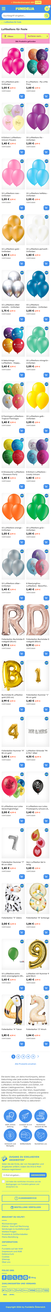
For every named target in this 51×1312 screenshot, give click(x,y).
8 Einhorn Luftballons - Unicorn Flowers (12, 138)
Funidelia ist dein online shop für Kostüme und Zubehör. (25, 8)
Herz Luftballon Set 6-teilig (36, 863)
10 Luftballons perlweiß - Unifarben (37, 250)
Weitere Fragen (9, 1231)
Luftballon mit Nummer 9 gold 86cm (37, 974)
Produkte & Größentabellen (15, 1234)
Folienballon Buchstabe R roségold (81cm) (13, 640)
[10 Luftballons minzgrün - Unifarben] (38, 341)
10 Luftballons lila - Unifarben (34, 138)
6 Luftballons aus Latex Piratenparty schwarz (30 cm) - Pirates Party (37, 807)
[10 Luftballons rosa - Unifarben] (13, 174)
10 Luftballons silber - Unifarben (11, 584)
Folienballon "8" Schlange (37, 918)
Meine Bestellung (10, 1237)
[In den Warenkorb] (22, 96)
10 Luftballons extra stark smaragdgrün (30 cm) (12, 974)
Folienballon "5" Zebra (12, 918)
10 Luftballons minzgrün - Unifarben (37, 361)
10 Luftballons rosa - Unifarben (11, 194)
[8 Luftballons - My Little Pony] (38, 62)
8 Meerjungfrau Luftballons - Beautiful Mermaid (36, 584)
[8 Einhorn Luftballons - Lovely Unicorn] (38, 452)
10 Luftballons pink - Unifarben (11, 83)
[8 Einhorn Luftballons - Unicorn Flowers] (13, 118)
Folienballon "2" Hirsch (36, 1029)
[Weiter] (38, 1056)
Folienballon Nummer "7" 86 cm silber (13, 863)
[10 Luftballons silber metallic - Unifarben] (13, 285)
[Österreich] (4, 1277)
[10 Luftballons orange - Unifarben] (13, 508)
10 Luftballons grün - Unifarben (35, 529)
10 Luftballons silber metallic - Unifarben (11, 306)
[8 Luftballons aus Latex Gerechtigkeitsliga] (13, 787)
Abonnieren (38, 1175)
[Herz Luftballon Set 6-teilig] (38, 842)
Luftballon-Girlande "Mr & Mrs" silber (37, 751)
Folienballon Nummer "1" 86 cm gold (37, 696)
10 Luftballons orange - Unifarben (12, 529)
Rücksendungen (9, 1223)
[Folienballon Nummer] (38, 675)
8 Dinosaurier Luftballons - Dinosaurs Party (13, 473)
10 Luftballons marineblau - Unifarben (36, 306)
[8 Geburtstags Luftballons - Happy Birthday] (13, 341)
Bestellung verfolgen (27, 1207)
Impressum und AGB (12, 1251)
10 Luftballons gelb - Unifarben (35, 417)
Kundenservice (27, 1198)
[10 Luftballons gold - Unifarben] (13, 229)
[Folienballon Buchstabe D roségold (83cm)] (38, 620)
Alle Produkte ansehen (25, 1064)
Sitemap (6, 1259)
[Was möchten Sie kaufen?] (3, 9)
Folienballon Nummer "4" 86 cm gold (13, 751)
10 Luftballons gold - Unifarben (11, 250)
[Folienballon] (13, 898)
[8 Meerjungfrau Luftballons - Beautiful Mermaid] (38, 564)
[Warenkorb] (47, 8)
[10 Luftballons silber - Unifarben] (13, 564)
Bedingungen (11, 1184)
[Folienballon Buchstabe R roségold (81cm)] (13, 620)
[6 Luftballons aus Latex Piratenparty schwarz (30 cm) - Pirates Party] (38, 787)
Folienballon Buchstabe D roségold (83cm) (37, 640)
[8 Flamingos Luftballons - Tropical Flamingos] (13, 397)
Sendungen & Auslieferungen (16, 1229)
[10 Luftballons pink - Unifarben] (13, 62)
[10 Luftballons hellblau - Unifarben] (38, 174)
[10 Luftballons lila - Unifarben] (38, 118)
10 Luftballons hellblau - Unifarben (37, 194)
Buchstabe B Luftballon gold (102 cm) (12, 696)
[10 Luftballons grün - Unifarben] (38, 508)
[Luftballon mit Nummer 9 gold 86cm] (38, 954)
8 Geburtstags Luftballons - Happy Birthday (10, 361)
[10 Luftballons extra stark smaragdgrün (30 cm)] (13, 954)
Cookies (5, 1256)
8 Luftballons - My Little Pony (37, 83)
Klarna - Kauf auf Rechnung (15, 1226)
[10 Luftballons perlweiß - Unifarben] (38, 229)
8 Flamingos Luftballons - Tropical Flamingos (13, 417)
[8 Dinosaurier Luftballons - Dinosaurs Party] (13, 452)
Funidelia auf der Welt (12, 1248)
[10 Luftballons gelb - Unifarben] (38, 397)
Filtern (10, 36)
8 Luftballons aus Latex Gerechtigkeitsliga (12, 807)
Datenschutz (8, 1254)
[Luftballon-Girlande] (38, 731)
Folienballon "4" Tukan (12, 1029)
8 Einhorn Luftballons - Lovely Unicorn (36, 473)
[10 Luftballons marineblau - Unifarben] (38, 285)
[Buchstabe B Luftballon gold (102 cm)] (13, 675)
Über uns (6, 1262)
